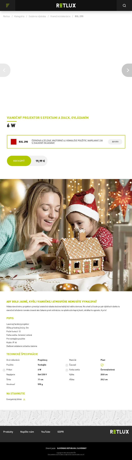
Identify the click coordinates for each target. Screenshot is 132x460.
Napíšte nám (27, 431)
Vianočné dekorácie (60, 16)
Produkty (8, 431)
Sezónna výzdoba (37, 16)
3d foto (115, 142)
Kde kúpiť (18, 160)
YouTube (45, 431)
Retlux (6, 16)
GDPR (60, 431)
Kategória (19, 16)
